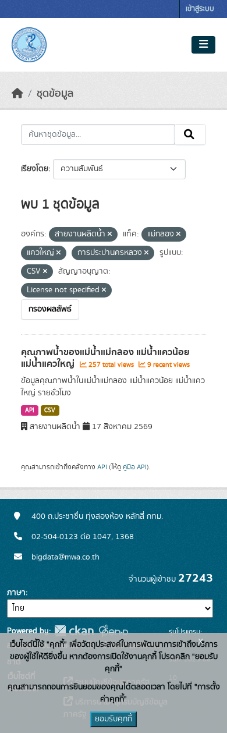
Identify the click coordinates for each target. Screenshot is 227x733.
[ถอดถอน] (110, 234)
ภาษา (16, 593)
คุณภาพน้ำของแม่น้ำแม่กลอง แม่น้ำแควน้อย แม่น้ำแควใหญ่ (105, 358)
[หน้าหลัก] (17, 93)
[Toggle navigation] (203, 45)
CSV (49, 410)
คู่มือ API (135, 467)
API (29, 410)
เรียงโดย (34, 169)
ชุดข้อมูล (55, 93)
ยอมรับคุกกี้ (113, 719)
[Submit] (190, 134)
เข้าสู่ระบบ (200, 9)
